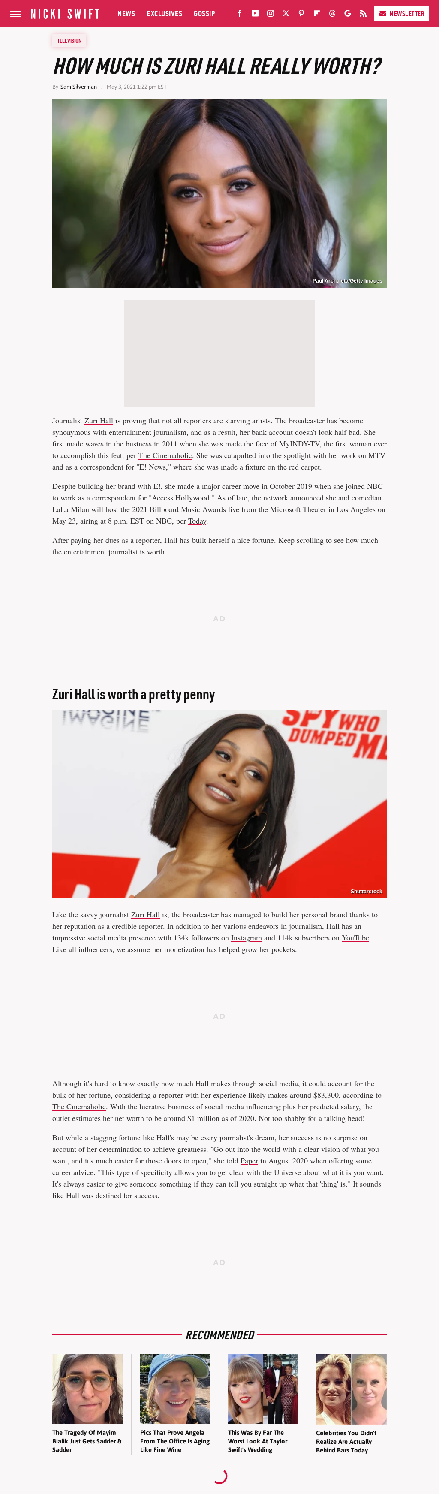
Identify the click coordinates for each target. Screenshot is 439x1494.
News (126, 13)
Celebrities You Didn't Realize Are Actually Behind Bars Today (346, 1441)
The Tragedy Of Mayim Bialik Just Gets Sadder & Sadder (86, 1441)
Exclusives (164, 13)
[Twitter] (286, 15)
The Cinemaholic (165, 455)
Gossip (204, 13)
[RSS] (363, 15)
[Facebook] (239, 15)
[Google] (347, 15)
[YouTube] (255, 15)
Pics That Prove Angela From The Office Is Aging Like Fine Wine (175, 1441)
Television (69, 41)
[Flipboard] (317, 15)
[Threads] (332, 15)
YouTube (355, 937)
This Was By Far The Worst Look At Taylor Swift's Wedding (257, 1441)
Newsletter (407, 13)
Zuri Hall (98, 420)
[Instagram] (270, 15)
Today (197, 520)
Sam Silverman (78, 87)
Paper (249, 1160)
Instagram (246, 937)
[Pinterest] (301, 15)
